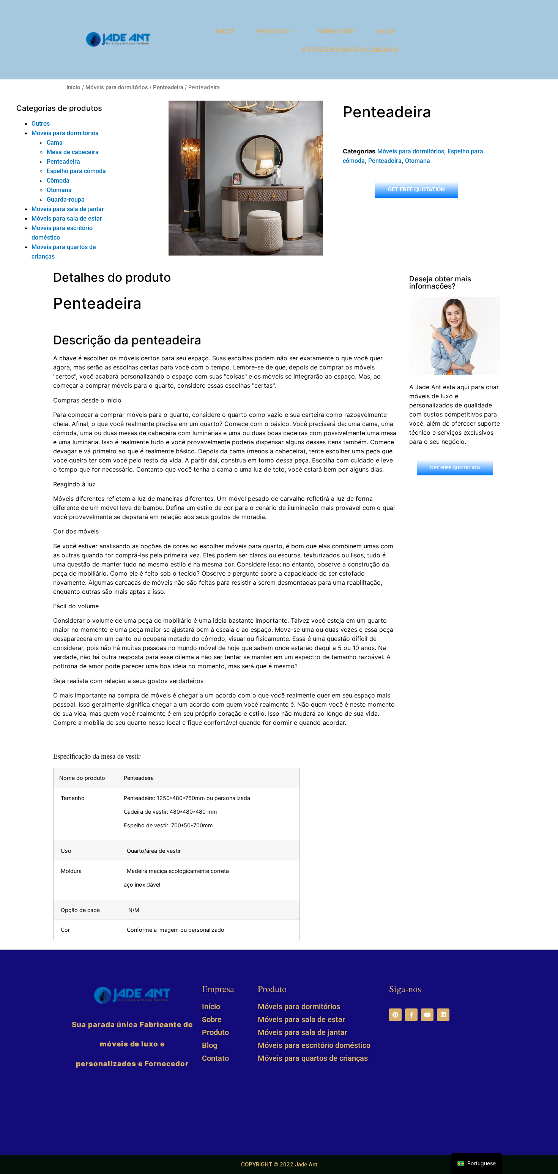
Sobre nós (335, 31)
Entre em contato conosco (350, 50)
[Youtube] (427, 1014)
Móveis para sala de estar (67, 218)
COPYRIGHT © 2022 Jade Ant (279, 1164)
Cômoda (58, 180)
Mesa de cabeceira (73, 152)
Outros (41, 123)
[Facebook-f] (411, 1014)
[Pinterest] (395, 1014)
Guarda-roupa (66, 199)
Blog (385, 31)
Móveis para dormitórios (116, 87)
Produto (271, 31)
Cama (55, 142)
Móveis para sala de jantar (68, 209)
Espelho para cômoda (76, 171)
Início (224, 31)
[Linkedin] (443, 1014)
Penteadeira (168, 87)
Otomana (59, 190)
